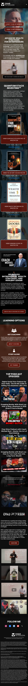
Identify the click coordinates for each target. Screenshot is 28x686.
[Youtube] (18, 626)
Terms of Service (21, 637)
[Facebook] (10, 626)
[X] (22, 626)
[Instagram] (6, 626)
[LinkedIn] (14, 626)
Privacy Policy (13, 637)
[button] (26, 4)
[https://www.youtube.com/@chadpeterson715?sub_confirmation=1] (14, 499)
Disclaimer (17, 637)
